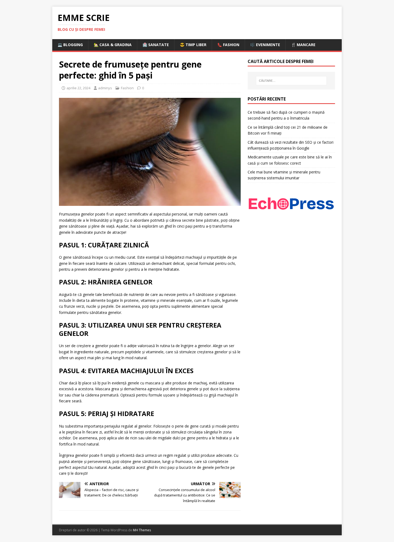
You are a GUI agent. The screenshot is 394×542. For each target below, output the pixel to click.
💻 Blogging (70, 44)
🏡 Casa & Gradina (113, 44)
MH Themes (142, 530)
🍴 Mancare (303, 44)
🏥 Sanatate (156, 44)
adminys (105, 88)
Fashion (127, 88)
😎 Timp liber (193, 44)
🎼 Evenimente (265, 44)
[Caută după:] (291, 80)
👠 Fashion (228, 44)
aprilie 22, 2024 (78, 88)
